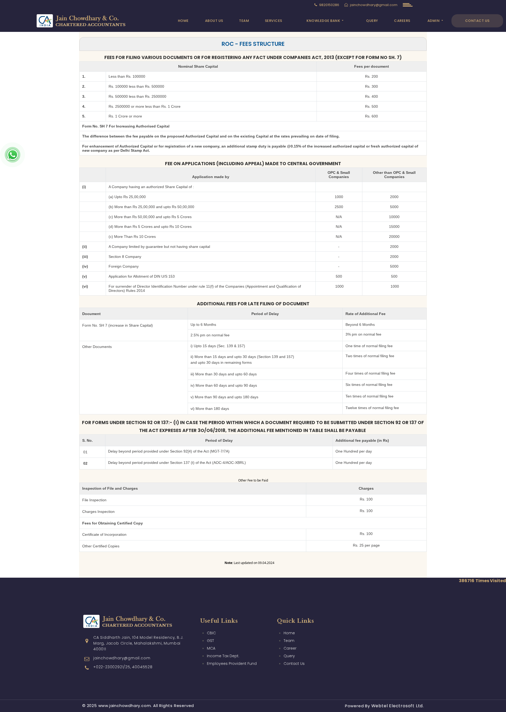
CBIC (211, 633)
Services (273, 20)
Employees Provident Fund (232, 663)
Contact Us (477, 20)
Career (290, 648)
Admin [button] (434, 20)
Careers (402, 20)
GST (210, 640)
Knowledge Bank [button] (323, 20)
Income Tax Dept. (223, 656)
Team (244, 20)
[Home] (88, 20)
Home (183, 20)
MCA (211, 648)
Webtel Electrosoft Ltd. (397, 706)
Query (372, 20)
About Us (214, 20)
